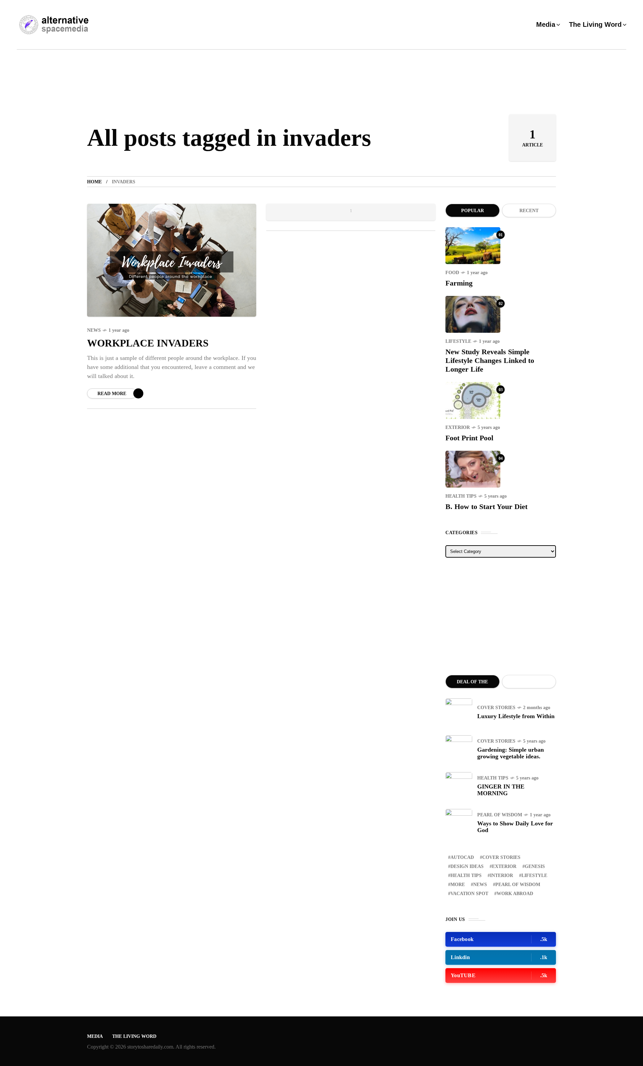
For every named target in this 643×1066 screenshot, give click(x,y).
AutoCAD (462, 857)
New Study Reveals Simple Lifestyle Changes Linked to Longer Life (489, 360)
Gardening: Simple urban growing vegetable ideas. (510, 753)
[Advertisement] (500, 616)
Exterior (457, 427)
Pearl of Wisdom (499, 814)
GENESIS (535, 866)
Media (95, 1036)
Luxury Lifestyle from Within (516, 716)
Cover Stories (496, 707)
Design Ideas (467, 866)
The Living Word (134, 1036)
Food (452, 272)
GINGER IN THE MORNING (500, 790)
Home (94, 181)
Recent (529, 210)
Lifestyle (458, 341)
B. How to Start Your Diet (486, 506)
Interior (501, 875)
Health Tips (461, 496)
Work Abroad (515, 893)
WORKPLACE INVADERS (148, 343)
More (457, 884)
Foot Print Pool (469, 438)
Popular (472, 210)
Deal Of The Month (472, 683)
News (94, 330)
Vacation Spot (469, 893)
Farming (459, 283)
